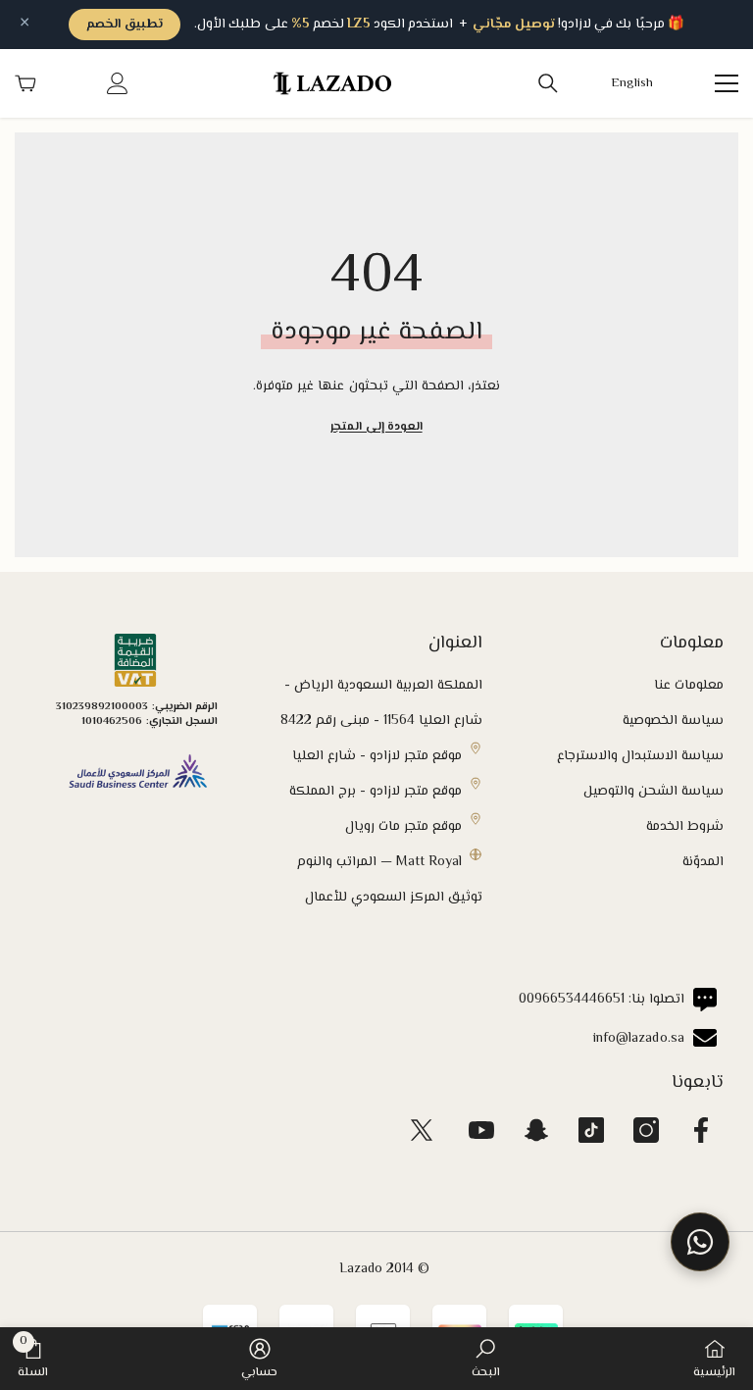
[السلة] (25, 83)
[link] (486, 1358)
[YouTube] (481, 1130)
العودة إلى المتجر (376, 427)
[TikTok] (591, 1130)
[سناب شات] (536, 1130)
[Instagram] (646, 1130)
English (632, 84)
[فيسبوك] (701, 1130)
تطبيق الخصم (124, 24)
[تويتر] (421, 1130)
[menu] (726, 83)
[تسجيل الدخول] (117, 83)
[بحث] (548, 83)
